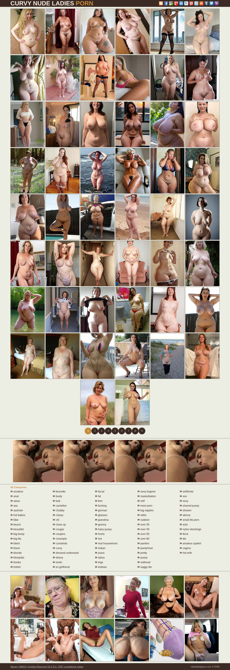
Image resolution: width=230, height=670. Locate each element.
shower (186, 510)
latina (101, 557)
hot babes (19, 515)
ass (15, 505)
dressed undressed (67, 552)
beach (17, 524)
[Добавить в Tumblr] (206, 3)
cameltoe (61, 505)
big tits (17, 538)
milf (142, 501)
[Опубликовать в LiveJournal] (186, 3)
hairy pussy (104, 529)
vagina (186, 548)
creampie (61, 538)
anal (16, 496)
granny (101, 524)
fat (99, 496)
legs (100, 562)
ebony (59, 557)
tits (184, 538)
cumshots (61, 543)
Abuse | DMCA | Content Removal (28, 666)
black (16, 548)
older (143, 515)
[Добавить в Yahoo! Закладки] (217, 3)
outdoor (145, 519)
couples (60, 534)
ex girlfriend (62, 567)
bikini (16, 543)
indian (101, 548)
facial (100, 491)
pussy (143, 557)
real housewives (107, 543)
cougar (59, 529)
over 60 (144, 538)
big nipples (147, 510)
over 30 (144, 524)
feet (99, 501)
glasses (102, 515)
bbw (16, 519)
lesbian (102, 567)
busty (58, 496)
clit (57, 519)
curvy (58, 548)
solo (185, 524)
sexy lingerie (148, 491)
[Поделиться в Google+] (176, 3)
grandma (103, 519)
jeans (101, 552)
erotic (58, 562)
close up (60, 524)
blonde (17, 552)
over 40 (144, 529)
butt (57, 501)
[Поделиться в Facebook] (166, 3)
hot (99, 538)
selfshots (187, 491)
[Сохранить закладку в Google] (171, 3)
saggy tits (146, 567)
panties (144, 543)
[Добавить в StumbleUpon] (201, 3)
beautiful (18, 529)
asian (16, 501)
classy (59, 515)
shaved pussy (190, 505)
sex (184, 496)
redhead (145, 562)
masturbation (148, 496)
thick (185, 534)
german (102, 510)
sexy (185, 501)
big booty (18, 534)
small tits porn (190, 519)
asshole (18, 510)
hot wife (187, 552)
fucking (102, 505)
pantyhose (146, 548)
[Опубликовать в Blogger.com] (161, 3)
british (17, 567)
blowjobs (18, 557)
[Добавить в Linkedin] (181, 3)
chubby (59, 510)
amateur (18, 491)
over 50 (144, 534)
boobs (17, 562)
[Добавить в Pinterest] (191, 3)
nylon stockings (191, 529)
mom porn (146, 505)
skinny (186, 515)
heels (101, 534)
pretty (143, 552)
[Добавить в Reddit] (196, 3)
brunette (60, 491)
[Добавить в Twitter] (211, 3)
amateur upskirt (191, 543)
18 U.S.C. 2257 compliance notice (65, 666)
